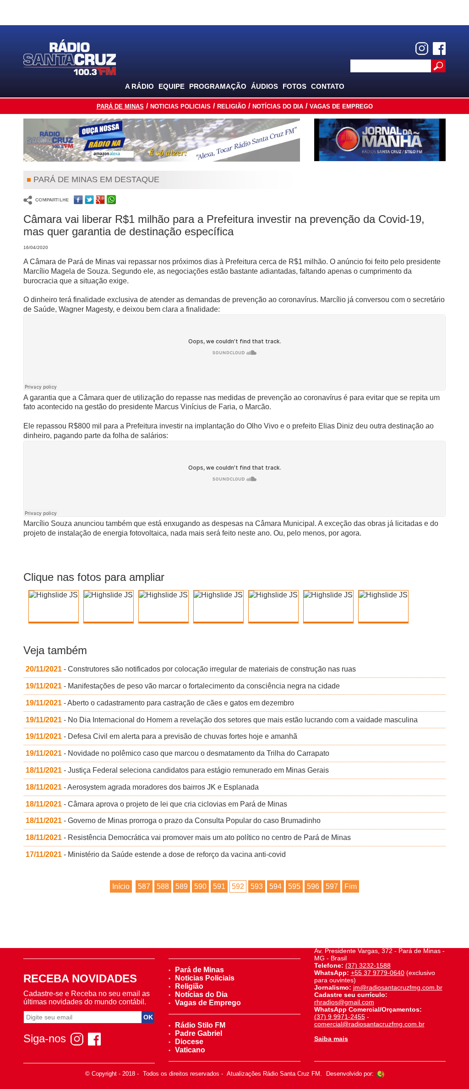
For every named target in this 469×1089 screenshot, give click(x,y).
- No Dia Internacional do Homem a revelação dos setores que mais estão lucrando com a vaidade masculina (222, 720)
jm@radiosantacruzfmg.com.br (397, 987)
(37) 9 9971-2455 (339, 1016)
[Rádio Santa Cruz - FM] (69, 56)
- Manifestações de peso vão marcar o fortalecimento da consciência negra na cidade (183, 686)
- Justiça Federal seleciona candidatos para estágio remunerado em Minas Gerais (177, 770)
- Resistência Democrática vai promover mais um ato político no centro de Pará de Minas (188, 837)
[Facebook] (439, 48)
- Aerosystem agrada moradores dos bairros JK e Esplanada (142, 787)
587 (144, 886)
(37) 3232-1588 (368, 965)
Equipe (171, 86)
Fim (350, 886)
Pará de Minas (120, 106)
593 (257, 886)
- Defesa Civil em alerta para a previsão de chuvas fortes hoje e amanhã (161, 736)
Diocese (189, 1042)
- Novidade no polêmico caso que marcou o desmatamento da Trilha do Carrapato (177, 753)
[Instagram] (421, 48)
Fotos (294, 86)
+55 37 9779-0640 (377, 972)
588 (163, 886)
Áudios (264, 86)
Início (121, 886)
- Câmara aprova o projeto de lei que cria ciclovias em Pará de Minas (156, 804)
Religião (231, 106)
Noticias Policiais (180, 106)
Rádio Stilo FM (200, 1025)
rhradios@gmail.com (344, 1002)
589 (181, 886)
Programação (217, 86)
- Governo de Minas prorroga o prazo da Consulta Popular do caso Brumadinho (173, 820)
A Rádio (139, 86)
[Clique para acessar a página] (161, 140)
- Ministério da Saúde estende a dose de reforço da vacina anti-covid (156, 854)
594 (275, 886)
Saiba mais (331, 1038)
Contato (327, 86)
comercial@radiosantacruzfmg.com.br (369, 1024)
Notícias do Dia (277, 106)
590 (200, 886)
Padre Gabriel (198, 1033)
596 (313, 886)
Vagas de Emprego (341, 106)
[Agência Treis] (380, 1073)
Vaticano (190, 1050)
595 (294, 886)
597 (332, 886)
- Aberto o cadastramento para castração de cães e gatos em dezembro (160, 703)
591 (219, 886)
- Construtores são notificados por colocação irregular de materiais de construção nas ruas (191, 669)
